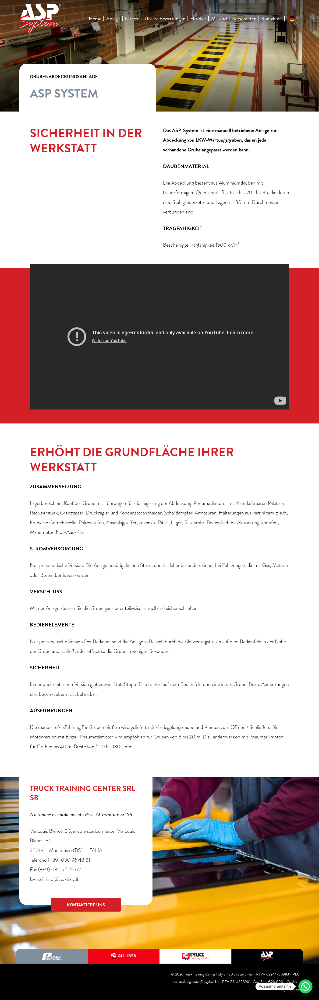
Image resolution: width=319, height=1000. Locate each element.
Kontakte (270, 18)
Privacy (280, 989)
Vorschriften (244, 18)
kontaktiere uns (86, 905)
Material (219, 18)
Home (95, 18)
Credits (292, 982)
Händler (198, 18)
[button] (305, 986)
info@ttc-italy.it (62, 879)
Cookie (294, 989)
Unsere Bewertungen (165, 18)
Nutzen (132, 18)
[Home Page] (40, 18)
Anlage (113, 18)
